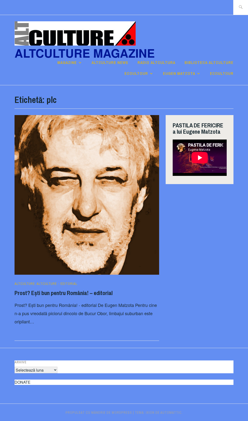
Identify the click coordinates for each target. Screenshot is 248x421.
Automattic (171, 412)
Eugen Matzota (179, 73)
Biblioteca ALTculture (209, 62)
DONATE (23, 382)
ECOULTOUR (136, 73)
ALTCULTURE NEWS (110, 62)
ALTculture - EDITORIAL (57, 283)
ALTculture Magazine (85, 53)
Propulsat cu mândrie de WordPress (99, 412)
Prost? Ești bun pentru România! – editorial (64, 293)
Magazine (67, 62)
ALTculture (25, 283)
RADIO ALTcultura (156, 62)
